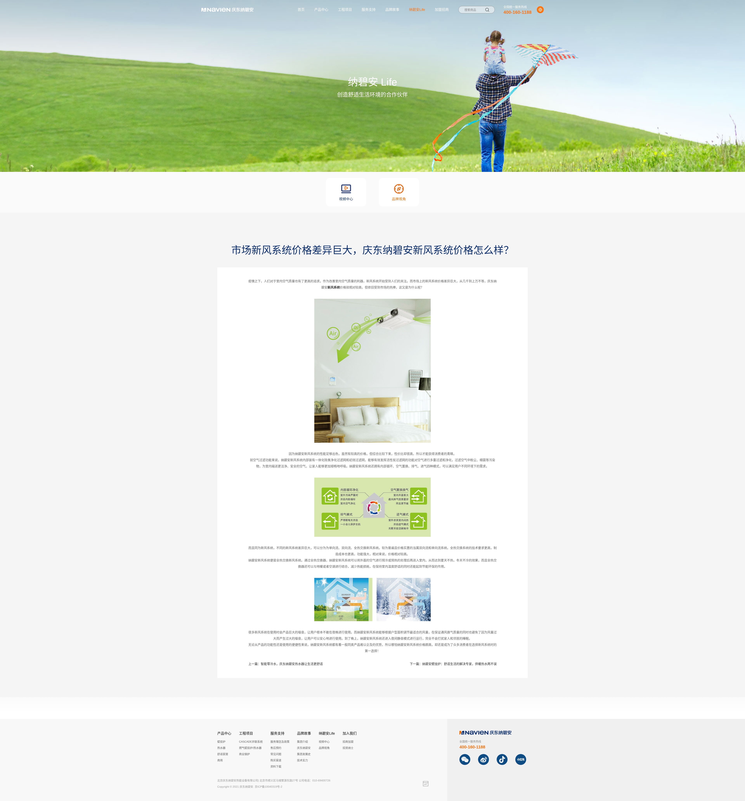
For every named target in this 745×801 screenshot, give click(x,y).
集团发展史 (304, 754)
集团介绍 (302, 741)
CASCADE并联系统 (251, 741)
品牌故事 (392, 10)
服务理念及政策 (279, 741)
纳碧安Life (417, 10)
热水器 (221, 747)
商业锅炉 (244, 754)
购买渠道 (275, 760)
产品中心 (321, 10)
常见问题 (275, 754)
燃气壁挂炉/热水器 (250, 747)
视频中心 (324, 741)
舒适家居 (222, 754)
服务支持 (369, 10)
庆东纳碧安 (304, 747)
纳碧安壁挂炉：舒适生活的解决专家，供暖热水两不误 (453, 664)
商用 (220, 760)
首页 (301, 10)
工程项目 (345, 10)
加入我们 (350, 733)
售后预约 (275, 747)
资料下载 (275, 766)
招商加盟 (348, 741)
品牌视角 (324, 747)
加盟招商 (442, 10)
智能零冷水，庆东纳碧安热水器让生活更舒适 (285, 664)
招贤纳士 (348, 747)
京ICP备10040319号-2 (268, 786)
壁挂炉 (221, 741)
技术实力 (302, 760)
